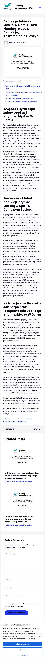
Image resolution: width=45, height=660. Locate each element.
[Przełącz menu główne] (40, 7)
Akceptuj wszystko (22, 644)
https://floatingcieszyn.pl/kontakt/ (14, 421)
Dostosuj (23, 650)
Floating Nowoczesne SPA (24, 7)
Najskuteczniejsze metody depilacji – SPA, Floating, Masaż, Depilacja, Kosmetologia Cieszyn (22, 475)
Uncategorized (19, 481)
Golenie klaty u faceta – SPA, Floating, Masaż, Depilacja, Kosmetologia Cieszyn (19, 519)
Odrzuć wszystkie (22, 655)
